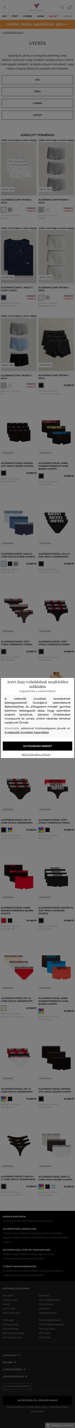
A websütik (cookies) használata (27, 732)
